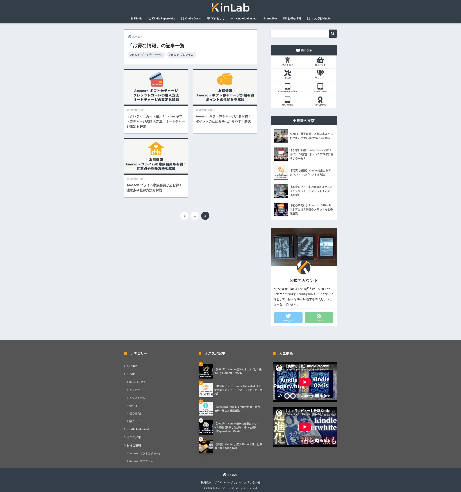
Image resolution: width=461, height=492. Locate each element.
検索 (333, 34)
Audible (272, 18)
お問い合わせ (252, 482)
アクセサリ (218, 18)
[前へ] (184, 216)
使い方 (133, 405)
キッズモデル (137, 397)
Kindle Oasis (192, 18)
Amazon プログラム (181, 54)
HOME (233, 475)
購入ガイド (136, 421)
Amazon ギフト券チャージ (146, 54)
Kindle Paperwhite (163, 18)
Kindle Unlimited (245, 18)
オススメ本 (134, 437)
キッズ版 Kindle (320, 18)
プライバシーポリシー (227, 482)
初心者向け (136, 413)
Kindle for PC (137, 382)
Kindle (137, 18)
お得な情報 (294, 18)
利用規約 (206, 482)
